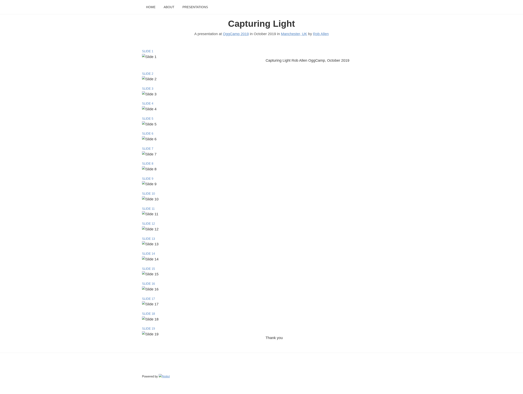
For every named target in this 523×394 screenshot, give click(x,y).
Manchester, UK (294, 34)
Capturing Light (261, 24)
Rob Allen (321, 34)
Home (150, 7)
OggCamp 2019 (236, 34)
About (169, 7)
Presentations (195, 7)
